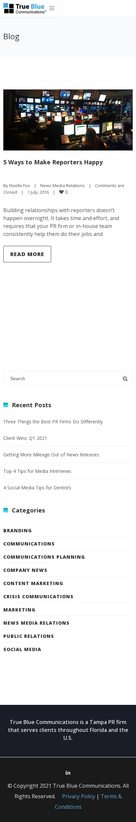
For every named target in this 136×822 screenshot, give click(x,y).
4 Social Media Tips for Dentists (37, 487)
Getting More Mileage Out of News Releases (51, 454)
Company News (25, 570)
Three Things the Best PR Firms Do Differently (53, 421)
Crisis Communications (38, 596)
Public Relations (28, 636)
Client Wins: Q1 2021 (25, 438)
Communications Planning (44, 557)
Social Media (22, 649)
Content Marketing (33, 583)
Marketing (19, 610)
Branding (17, 530)
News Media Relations (62, 185)
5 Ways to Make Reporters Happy (53, 162)
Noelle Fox (19, 185)
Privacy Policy (78, 796)
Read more (27, 254)
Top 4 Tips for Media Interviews (37, 471)
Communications (29, 544)
